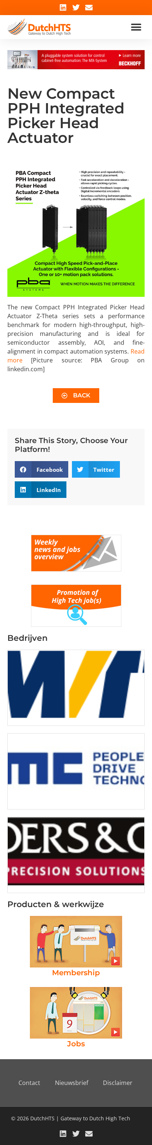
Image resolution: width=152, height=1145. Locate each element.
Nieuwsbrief (71, 1083)
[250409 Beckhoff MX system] (76, 67)
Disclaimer (117, 1083)
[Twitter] (76, 7)
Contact (29, 1083)
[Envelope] (89, 7)
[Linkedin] (63, 7)
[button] (136, 27)
